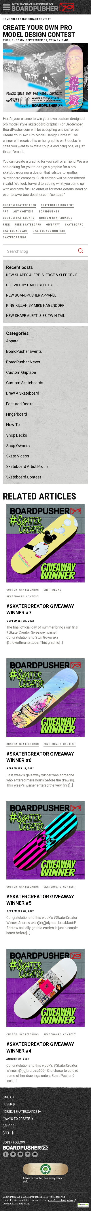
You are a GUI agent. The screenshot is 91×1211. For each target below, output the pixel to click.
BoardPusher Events (24, 351)
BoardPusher (49, 211)
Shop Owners (18, 445)
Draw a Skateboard (22, 393)
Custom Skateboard (18, 218)
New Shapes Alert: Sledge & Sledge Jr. (42, 275)
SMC (64, 40)
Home (6, 19)
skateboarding (14, 237)
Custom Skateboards (19, 205)
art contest (23, 211)
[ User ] (8, 1104)
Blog (15, 19)
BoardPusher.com (16, 129)
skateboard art (15, 231)
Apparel (12, 341)
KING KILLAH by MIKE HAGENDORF (35, 305)
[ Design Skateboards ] (21, 1111)
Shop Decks (16, 435)
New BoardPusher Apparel (31, 295)
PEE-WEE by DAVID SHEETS (29, 285)
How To (13, 424)
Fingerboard (16, 414)
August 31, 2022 (17, 1059)
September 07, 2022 (20, 911)
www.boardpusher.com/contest (39, 195)
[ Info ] (7, 1097)
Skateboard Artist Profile (27, 466)
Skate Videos (17, 456)
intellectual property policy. (16, 1203)
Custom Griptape (21, 372)
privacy (71, 1200)
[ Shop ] (8, 1126)
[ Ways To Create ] (17, 1118)
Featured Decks (20, 403)
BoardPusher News (23, 362)
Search (80, 250)
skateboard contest (36, 19)
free (6, 224)
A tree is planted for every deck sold (42, 1179)
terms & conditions (57, 1200)
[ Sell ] (8, 1133)
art (6, 211)
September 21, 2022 (20, 620)
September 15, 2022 (20, 768)
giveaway (53, 224)
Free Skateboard (28, 224)
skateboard (74, 224)
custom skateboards (55, 218)
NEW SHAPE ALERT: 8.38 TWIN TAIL (35, 315)
